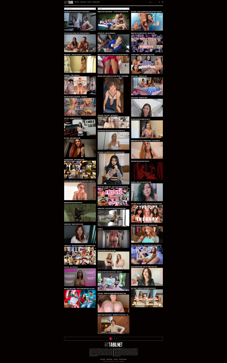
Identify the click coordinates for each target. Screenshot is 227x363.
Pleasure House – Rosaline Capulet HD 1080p (73, 224)
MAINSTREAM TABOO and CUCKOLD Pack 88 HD (73, 202)
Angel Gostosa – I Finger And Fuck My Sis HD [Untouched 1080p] (77, 54)
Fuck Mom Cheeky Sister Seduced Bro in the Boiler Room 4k (76, 11)
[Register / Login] (162, 2)
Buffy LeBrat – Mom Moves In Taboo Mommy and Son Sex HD (143, 288)
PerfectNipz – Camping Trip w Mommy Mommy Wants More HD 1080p (112, 293)
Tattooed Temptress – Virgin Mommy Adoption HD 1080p (142, 54)
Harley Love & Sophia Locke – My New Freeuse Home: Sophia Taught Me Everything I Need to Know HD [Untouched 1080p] (156, 245)
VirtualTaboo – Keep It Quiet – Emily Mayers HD (108, 115)
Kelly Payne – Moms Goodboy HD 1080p (72, 138)
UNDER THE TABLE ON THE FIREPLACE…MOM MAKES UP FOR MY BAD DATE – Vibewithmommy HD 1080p (118, 315)
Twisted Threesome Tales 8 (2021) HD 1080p (107, 250)
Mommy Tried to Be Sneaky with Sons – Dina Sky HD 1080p (143, 33)
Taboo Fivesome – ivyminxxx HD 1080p (139, 76)
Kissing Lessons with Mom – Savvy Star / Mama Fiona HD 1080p (144, 266)
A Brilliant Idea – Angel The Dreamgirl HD (106, 33)
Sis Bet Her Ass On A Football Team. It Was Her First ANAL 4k (76, 33)
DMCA (117, 361)
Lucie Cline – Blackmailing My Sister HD (72, 118)
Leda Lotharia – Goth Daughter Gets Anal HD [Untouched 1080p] (111, 152)
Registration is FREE (117, 348)
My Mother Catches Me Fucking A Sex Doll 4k (140, 119)
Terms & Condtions (110, 361)
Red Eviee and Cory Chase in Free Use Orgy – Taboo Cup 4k (110, 272)
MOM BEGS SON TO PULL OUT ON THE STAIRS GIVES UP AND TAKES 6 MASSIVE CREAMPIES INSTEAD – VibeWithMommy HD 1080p (122, 54)
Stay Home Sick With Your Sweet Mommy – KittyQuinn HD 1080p (144, 225)
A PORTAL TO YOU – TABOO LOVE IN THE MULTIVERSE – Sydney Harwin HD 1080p (79, 245)
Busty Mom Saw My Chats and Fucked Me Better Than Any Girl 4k (111, 130)
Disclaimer (104, 361)
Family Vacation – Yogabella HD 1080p (139, 97)
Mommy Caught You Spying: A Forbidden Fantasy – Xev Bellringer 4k (145, 140)
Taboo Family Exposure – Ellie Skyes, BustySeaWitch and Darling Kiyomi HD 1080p (148, 203)
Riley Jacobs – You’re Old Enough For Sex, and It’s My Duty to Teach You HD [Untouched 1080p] (151, 11)
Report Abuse (122, 361)
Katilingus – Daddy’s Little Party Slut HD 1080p (141, 182)
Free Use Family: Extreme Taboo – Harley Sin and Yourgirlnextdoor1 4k (113, 187)
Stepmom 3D (100, 229)
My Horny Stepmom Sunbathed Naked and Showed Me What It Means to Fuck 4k (80, 181)
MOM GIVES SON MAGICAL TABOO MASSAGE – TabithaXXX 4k (75, 96)
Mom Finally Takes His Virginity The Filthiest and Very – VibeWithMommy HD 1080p (115, 76)
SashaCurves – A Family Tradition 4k (72, 75)
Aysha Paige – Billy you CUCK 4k (70, 267)
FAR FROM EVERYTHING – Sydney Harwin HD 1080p (74, 159)
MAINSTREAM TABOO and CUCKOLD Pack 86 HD (140, 161)
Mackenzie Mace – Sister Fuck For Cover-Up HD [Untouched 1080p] (112, 208)
